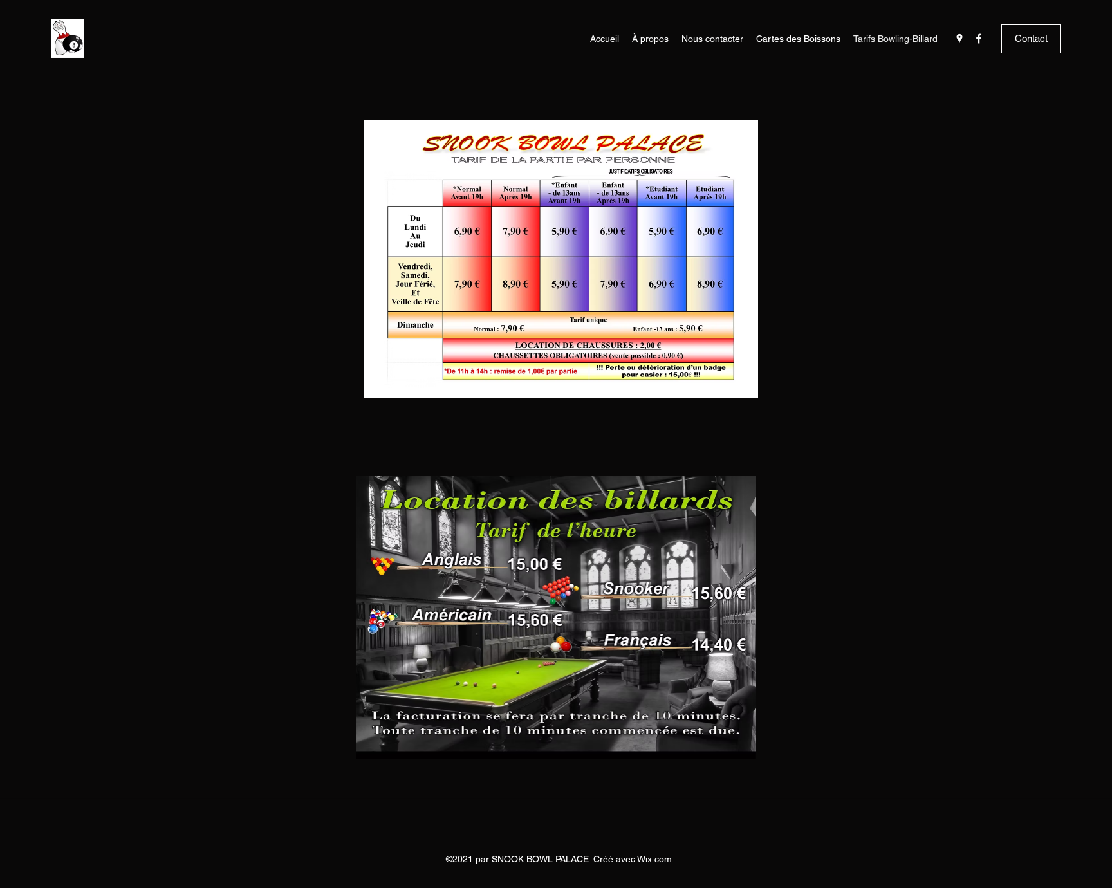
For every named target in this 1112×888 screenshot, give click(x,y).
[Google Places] (959, 38)
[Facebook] (978, 38)
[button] (1031, 38)
